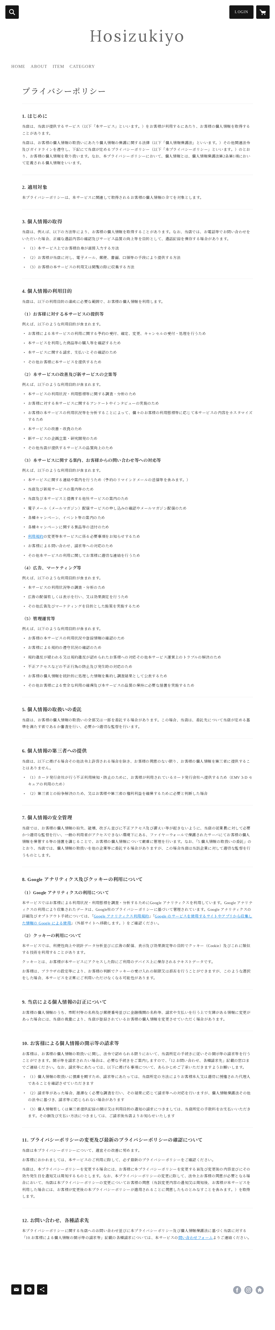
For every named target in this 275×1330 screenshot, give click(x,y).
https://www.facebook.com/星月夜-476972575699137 (237, 1290)
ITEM (58, 66)
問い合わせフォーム (195, 1238)
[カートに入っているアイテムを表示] (263, 12)
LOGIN (241, 12)
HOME (18, 66)
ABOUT (39, 66)
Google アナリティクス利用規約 (121, 916)
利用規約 (36, 537)
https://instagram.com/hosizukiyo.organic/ (248, 1290)
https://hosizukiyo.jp (260, 1290)
